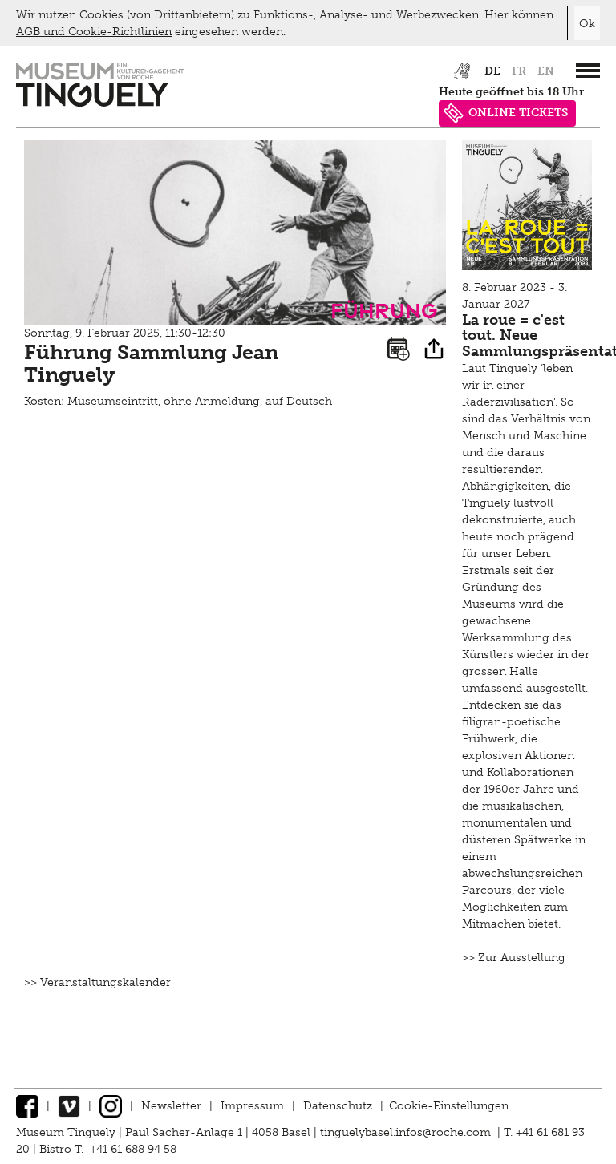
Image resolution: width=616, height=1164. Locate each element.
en (545, 71)
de (492, 71)
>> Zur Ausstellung (513, 957)
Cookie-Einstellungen (449, 1106)
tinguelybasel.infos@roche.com (407, 1132)
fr (519, 71)
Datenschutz (337, 1106)
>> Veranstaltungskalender (97, 982)
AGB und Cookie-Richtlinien (94, 31)
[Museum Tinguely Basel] (100, 103)
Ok (587, 23)
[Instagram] (110, 1106)
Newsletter (171, 1106)
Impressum (252, 1106)
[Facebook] (27, 1106)
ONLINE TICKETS (518, 112)
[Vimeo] (69, 1106)
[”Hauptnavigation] (588, 71)
